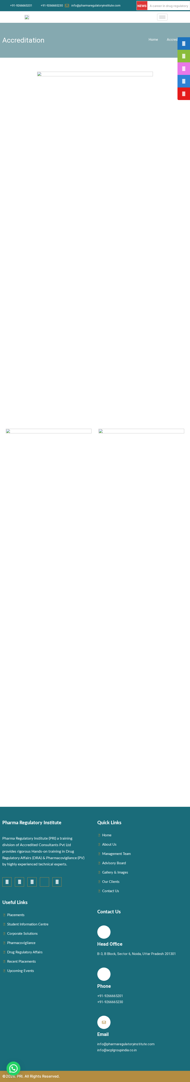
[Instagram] (19, 882)
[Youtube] (32, 882)
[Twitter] (57, 882)
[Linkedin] (44, 882)
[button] (13, 1068)
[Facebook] (7, 882)
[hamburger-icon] (162, 17)
